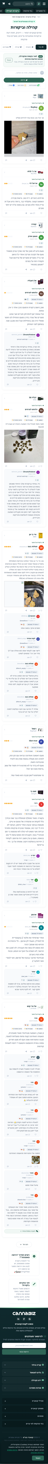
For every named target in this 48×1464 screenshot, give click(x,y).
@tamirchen (22, 1200)
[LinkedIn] (18, 1319)
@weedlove (24, 621)
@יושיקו (23, 1087)
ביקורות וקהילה (12, 11)
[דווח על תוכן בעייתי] (6, 160)
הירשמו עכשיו (24, 1352)
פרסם (23, 80)
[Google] (30, 1319)
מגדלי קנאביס (37, 1401)
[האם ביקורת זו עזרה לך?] (40, 160)
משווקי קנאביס (37, 1408)
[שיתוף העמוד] (9, 4)
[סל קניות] (3, 4)
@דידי (26, 860)
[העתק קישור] (26, 160)
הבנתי (9, 60)
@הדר (26, 1061)
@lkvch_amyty (21, 668)
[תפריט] (44, 4)
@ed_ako (25, 976)
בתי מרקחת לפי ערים (34, 1423)
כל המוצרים (40, 11)
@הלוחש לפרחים (22, 339)
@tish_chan (22, 884)
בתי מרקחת (27, 11)
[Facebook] (24, 1319)
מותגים (40, 1416)
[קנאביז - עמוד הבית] (38, 4)
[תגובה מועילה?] (36, 384)
